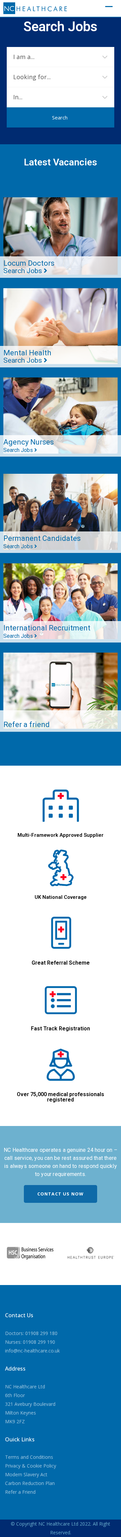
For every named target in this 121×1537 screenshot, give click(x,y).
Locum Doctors (28, 267)
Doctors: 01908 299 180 (31, 1333)
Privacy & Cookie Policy (30, 1466)
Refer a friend (26, 724)
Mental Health (27, 356)
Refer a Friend (20, 1492)
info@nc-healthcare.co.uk (32, 1350)
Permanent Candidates (42, 542)
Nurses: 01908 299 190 (30, 1342)
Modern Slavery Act (26, 1474)
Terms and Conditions (29, 1457)
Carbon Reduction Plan (30, 1483)
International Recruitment (46, 631)
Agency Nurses (28, 445)
